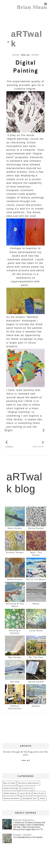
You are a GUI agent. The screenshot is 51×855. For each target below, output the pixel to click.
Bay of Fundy (9, 789)
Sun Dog (14, 688)
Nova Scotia (39, 799)
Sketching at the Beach (15, 611)
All (28, 55)
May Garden (14, 663)
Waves (36, 610)
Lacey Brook (36, 637)
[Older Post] (45, 433)
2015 (23, 55)
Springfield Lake (30, 804)
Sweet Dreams (15, 585)
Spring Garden (36, 534)
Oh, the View (36, 663)
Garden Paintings (11, 794)
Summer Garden (15, 559)
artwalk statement (23, 826)
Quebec (36, 712)
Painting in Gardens (15, 638)
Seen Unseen (15, 534)
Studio (42, 804)
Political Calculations (15, 713)
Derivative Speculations (28, 789)
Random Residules (12, 804)
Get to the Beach (36, 585)
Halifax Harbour (10, 799)
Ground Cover (27, 794)
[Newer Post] (6, 433)
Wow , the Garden (36, 560)
